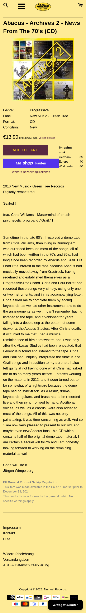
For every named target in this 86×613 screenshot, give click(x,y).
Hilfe (6, 539)
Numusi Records (55, 589)
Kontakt (9, 533)
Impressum (12, 528)
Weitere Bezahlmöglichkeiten (31, 171)
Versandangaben (16, 560)
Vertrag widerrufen (65, 605)
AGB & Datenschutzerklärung (26, 565)
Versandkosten (47, 137)
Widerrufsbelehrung (18, 554)
